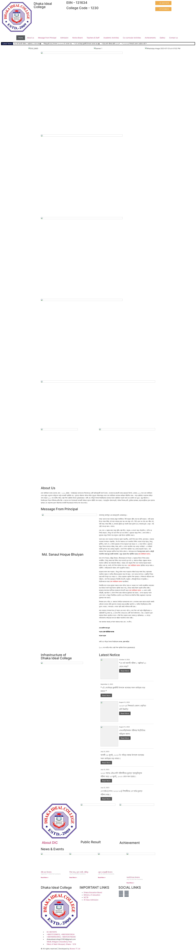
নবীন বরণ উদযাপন (46, 872)
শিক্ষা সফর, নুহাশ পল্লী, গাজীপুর (78, 872)
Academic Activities (111, 38)
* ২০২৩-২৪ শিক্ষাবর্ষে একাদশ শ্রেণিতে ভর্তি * (134, 44)
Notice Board (77, 38)
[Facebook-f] (121, 893)
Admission (64, 38)
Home (20, 38)
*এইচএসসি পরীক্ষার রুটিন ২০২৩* (111, 44)
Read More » (44, 877)
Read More (125, 671)
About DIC (50, 843)
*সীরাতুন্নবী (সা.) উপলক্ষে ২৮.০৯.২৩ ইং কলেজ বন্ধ (57, 44)
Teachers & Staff (93, 38)
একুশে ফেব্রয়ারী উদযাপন (105, 872)
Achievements (150, 38)
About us (30, 38)
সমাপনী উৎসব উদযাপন (133, 877)
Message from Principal (47, 38)
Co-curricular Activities (132, 38)
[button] (3, 48)
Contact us (173, 38)
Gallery (162, 38)
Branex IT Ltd (75, 949)
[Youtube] (126, 893)
